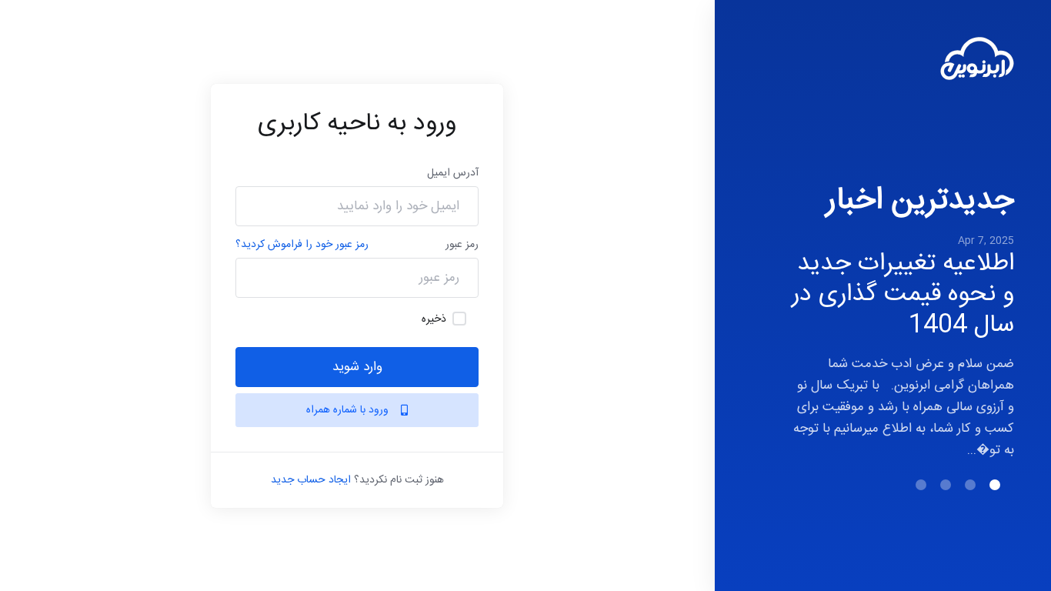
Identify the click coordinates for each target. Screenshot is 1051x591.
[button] (994, 484)
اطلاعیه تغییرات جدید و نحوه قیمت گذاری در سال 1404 (903, 295)
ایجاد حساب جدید (311, 480)
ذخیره (434, 319)
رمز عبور (462, 244)
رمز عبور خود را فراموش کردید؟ (302, 244)
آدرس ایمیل (453, 173)
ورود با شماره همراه (349, 410)
